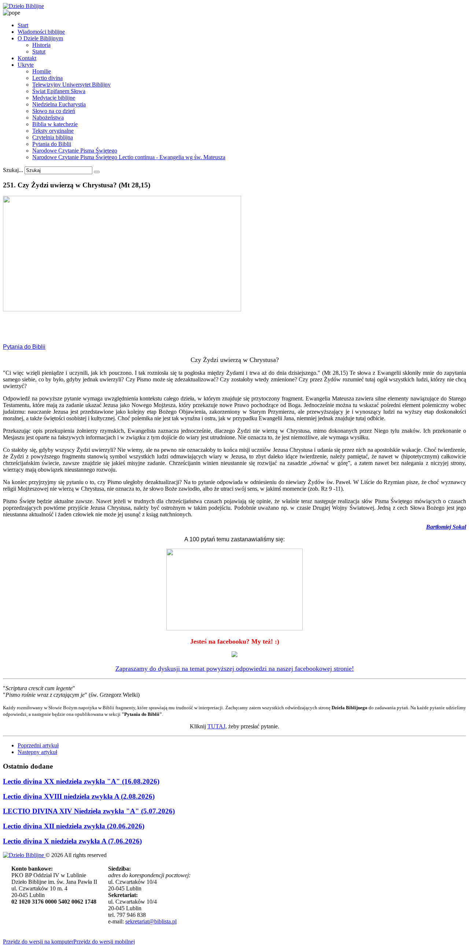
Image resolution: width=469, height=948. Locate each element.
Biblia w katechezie (55, 124)
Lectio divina (47, 78)
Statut (38, 51)
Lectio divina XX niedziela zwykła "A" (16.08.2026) (81, 781)
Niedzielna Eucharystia (59, 104)
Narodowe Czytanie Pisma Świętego (74, 150)
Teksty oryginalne (53, 131)
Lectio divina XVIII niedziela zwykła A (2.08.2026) (79, 796)
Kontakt (27, 58)
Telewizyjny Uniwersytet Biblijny (71, 84)
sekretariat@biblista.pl (151, 921)
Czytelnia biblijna (52, 137)
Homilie (41, 71)
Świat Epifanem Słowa (58, 91)
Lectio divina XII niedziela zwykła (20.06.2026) (73, 826)
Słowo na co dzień (53, 111)
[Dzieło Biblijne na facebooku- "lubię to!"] (234, 655)
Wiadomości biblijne (41, 32)
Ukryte (26, 65)
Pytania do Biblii (51, 144)
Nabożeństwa (48, 117)
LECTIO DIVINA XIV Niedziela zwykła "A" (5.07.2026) (89, 811)
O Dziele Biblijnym (40, 38)
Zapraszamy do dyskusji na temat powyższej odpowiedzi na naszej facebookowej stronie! (234, 668)
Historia (41, 45)
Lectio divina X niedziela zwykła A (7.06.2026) (72, 841)
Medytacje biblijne (53, 98)
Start (23, 25)
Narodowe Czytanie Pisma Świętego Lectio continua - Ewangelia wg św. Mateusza (128, 157)
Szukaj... (13, 170)
